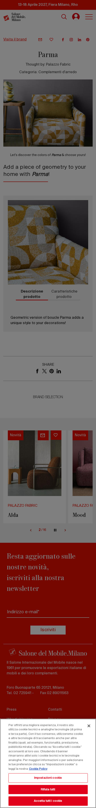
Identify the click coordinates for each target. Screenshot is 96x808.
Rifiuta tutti (48, 789)
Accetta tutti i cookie (48, 800)
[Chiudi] (89, 726)
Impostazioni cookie (48, 777)
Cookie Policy (38, 768)
